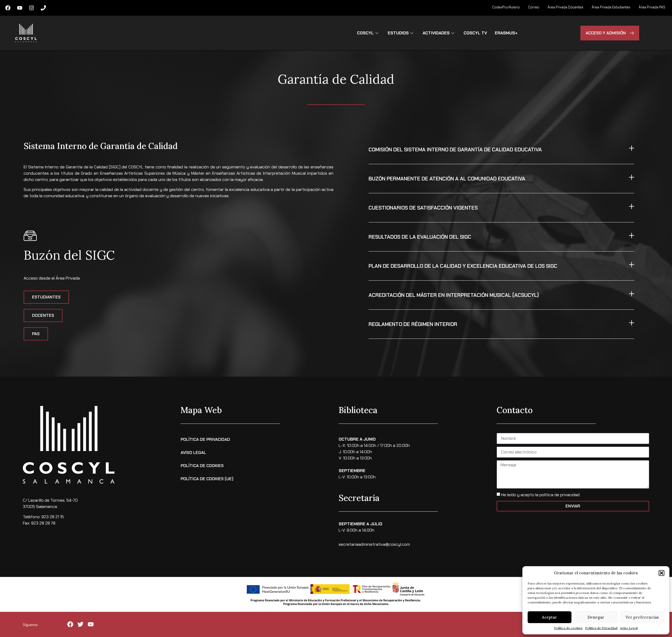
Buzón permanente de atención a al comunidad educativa (447, 178)
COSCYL (365, 33)
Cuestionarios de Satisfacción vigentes (423, 207)
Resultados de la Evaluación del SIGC (420, 236)
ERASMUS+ (506, 33)
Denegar (595, 617)
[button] (661, 573)
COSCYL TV (475, 33)
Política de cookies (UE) (207, 478)
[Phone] (43, 8)
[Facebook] (8, 8)
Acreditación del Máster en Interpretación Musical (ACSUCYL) (454, 295)
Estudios (398, 33)
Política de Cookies (202, 465)
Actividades (436, 33)
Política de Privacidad (601, 628)
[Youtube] (19, 8)
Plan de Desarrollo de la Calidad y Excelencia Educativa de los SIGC (463, 266)
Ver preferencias (642, 617)
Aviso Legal (629, 628)
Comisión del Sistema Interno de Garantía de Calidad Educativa (455, 149)
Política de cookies (568, 628)
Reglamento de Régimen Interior (413, 324)
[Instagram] (31, 8)
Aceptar (549, 617)
